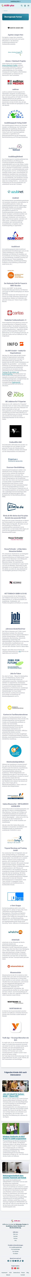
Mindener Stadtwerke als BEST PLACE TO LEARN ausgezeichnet (14, 1138)
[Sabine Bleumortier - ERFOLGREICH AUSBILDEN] (15, 795)
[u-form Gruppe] (15, 896)
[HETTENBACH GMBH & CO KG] (15, 583)
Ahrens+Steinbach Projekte (9, 65)
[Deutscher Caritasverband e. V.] (15, 313)
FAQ (15, 1240)
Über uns (15, 1234)
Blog (28, 1272)
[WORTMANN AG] (15, 1002)
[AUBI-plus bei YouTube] (15, 1261)
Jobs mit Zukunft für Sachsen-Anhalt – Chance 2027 (13, 1095)
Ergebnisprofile (16, 382)
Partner (5, 10)
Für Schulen (15, 1251)
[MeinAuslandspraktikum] (15, 751)
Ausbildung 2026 (15, 1)
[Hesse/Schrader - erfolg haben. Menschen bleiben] (15, 540)
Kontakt (23, 1275)
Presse (23, 1272)
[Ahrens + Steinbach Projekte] (15, 53)
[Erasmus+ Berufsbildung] (15, 459)
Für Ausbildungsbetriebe (15, 1247)
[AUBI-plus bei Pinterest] (13, 1261)
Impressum (4, 1272)
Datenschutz (16, 1272)
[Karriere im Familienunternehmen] (15, 708)
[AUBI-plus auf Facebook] (8, 1261)
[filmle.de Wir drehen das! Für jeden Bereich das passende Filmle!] (15, 507)
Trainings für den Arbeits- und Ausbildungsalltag (10, 373)
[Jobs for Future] (15, 664)
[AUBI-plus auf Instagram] (11, 1261)
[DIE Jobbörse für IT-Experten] (15, 394)
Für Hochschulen (15, 1249)
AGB (10, 1272)
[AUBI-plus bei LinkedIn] (18, 1261)
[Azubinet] (15, 191)
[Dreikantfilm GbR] (15, 431)
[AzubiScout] (15, 237)
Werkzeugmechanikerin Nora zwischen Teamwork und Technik (14, 1177)
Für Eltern (15, 1253)
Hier (20, 651)
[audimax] (15, 82)
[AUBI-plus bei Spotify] (23, 1261)
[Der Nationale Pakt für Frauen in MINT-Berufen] (15, 274)
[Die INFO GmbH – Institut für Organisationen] (15, 344)
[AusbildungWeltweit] (15, 147)
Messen (8, 1275)
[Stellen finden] (21, 5)
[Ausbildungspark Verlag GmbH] (15, 114)
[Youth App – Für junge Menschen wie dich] (15, 1027)
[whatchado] (15, 932)
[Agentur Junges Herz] (15, 28)
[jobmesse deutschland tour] (15, 618)
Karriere (15, 1236)
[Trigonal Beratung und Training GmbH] (15, 839)
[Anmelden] (25, 5)
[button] (28, 5)
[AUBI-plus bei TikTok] (20, 1261)
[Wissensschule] (15, 966)
